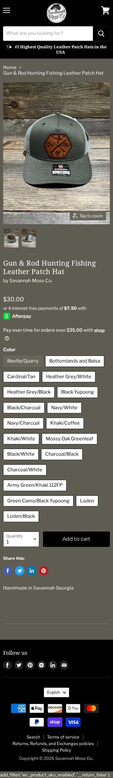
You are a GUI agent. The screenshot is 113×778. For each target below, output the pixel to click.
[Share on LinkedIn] (31, 570)
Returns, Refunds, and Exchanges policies (53, 743)
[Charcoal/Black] (62, 461)
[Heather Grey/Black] (29, 399)
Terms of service (63, 736)
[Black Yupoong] (78, 399)
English (53, 692)
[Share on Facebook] (8, 570)
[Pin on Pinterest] (43, 570)
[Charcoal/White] (25, 477)
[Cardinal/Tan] (22, 384)
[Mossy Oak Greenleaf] (70, 446)
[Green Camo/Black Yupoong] (39, 508)
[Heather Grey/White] (69, 384)
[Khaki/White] (22, 446)
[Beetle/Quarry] (23, 368)
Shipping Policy (56, 750)
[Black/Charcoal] (24, 415)
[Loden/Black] (21, 524)
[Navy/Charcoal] (24, 430)
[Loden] (88, 508)
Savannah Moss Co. (30, 280)
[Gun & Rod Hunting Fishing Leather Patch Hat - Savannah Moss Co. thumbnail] (11, 238)
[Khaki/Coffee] (65, 430)
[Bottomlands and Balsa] (75, 368)
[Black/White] (21, 461)
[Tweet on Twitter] (19, 570)
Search (33, 736)
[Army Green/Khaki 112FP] (35, 492)
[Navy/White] (65, 415)
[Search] (101, 33)
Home (10, 67)
